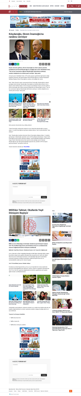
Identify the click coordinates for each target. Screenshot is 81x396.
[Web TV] (68, 1)
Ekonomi (57, 6)
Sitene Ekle (28, 1)
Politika (17, 30)
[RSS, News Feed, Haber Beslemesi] (70, 391)
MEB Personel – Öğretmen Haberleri (41, 391)
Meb (31, 6)
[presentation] (13, 12)
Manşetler (13, 1)
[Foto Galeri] (71, 1)
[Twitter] (13, 64)
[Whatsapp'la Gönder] (18, 64)
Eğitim (51, 6)
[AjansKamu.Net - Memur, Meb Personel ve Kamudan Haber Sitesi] (18, 5)
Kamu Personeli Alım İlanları (41, 6)
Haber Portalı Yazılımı (15, 394)
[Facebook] (10, 64)
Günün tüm (68, 11)
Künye (15, 391)
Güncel (62, 6)
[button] (43, 64)
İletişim (19, 391)
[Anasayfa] (9, 1)
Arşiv (24, 1)
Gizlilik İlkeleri (24, 391)
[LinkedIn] (15, 64)
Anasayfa (12, 30)
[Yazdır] (40, 64)
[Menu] (68, 6)
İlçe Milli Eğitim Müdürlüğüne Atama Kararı (32, 11)
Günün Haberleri (19, 1)
